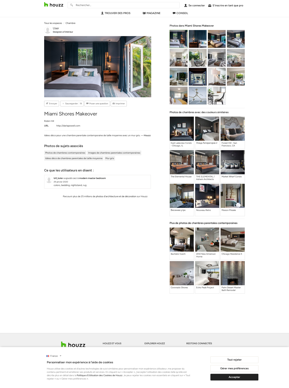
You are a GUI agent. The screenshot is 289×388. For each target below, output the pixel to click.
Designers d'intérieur (63, 32)
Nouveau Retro (203, 210)
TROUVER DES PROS (117, 13)
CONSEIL (182, 13)
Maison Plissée (229, 210)
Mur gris (109, 158)
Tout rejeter (234, 359)
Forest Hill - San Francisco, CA (229, 144)
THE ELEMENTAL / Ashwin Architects (205, 177)
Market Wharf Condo (232, 176)
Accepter (234, 377)
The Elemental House (181, 176)
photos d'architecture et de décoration (116, 196)
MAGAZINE (153, 13)
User (56, 28)
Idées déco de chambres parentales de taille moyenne (74, 158)
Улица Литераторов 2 (206, 143)
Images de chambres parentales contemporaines (114, 152)
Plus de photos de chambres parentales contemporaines (203, 223)
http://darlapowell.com (68, 125)
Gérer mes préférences (234, 368)
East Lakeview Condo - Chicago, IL (181, 144)
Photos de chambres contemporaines (65, 152)
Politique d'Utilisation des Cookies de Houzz (99, 375)
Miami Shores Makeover (199, 25)
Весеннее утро (178, 210)
